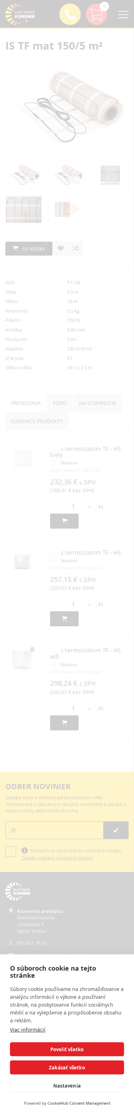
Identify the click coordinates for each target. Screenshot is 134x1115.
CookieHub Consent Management (79, 1103)
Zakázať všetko (67, 1067)
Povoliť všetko (67, 1049)
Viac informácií (27, 1029)
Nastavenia (67, 1086)
